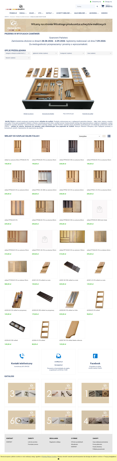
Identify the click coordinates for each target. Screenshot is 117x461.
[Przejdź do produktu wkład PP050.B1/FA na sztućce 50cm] (99, 149)
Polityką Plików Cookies (49, 456)
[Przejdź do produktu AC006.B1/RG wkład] (17, 329)
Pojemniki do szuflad (87, 113)
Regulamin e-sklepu (55, 442)
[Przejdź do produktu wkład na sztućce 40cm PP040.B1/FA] (17, 149)
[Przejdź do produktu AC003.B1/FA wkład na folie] (72, 299)
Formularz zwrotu (33, 444)
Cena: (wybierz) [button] (91, 53)
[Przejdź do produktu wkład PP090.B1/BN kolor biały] (99, 209)
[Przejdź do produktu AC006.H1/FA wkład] (45, 329)
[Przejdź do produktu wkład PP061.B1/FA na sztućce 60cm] (72, 179)
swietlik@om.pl (58, 361)
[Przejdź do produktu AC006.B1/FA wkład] (99, 299)
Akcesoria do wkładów (48, 113)
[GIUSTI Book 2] (58, 393)
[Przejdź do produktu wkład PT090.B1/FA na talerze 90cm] (17, 269)
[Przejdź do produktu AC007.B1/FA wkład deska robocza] (72, 329)
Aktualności (74, 444)
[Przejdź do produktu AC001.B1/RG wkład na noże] (72, 269)
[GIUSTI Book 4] (95, 420)
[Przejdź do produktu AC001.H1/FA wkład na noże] (99, 269)
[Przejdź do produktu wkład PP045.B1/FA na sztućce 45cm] (45, 149)
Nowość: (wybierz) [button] (10, 58)
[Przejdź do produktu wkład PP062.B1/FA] (17, 209)
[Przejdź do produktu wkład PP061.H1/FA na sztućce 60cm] (99, 179)
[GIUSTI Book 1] (95, 393)
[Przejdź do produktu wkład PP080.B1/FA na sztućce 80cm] (45, 209)
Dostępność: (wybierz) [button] (66, 53)
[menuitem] (13, 13)
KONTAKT (9, 442)
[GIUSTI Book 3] (22, 393)
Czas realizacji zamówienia (100, 442)
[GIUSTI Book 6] (22, 420)
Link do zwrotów (32, 442)
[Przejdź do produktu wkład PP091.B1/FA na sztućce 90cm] (45, 239)
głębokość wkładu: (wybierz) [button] (40, 53)
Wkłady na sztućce (28, 113)
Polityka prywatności (99, 449)
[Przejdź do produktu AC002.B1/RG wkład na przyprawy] (45, 299)
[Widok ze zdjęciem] (103, 136)
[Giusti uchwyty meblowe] (95, 356)
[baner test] (58, 25)
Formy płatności (97, 444)
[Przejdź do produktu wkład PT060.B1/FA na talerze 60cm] (99, 239)
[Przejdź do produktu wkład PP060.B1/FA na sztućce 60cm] (17, 179)
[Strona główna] (15, 7)
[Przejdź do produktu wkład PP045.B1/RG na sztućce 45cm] (72, 149)
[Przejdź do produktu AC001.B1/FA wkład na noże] (45, 269)
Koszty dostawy (97, 446)
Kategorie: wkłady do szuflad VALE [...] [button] (15, 53)
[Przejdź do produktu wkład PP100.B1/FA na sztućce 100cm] (72, 239)
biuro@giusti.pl (58, 365)
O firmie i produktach (77, 442)
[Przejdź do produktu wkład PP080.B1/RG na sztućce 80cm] (72, 209)
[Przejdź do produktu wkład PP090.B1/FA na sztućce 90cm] (17, 239)
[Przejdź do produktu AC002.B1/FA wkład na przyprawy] (17, 299)
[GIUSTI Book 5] (58, 420)
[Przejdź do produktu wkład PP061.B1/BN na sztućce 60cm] (45, 179)
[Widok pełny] (108, 136)
